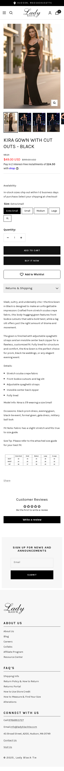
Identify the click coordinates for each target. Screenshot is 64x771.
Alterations (10, 701)
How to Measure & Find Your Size (22, 696)
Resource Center (13, 657)
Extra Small (12, 210)
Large (54, 210)
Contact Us (10, 740)
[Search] (11, 12)
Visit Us (8, 747)
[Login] (50, 12)
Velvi (6, 155)
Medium (40, 210)
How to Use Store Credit (17, 691)
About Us (9, 631)
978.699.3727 (16, 720)
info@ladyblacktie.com (23, 726)
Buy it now (32, 260)
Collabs (8, 646)
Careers (8, 641)
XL (7, 217)
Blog (6, 636)
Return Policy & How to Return (21, 681)
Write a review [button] (32, 519)
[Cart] (57, 13)
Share (7, 480)
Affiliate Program (13, 651)
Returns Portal (12, 686)
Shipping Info (11, 676)
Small (27, 210)
